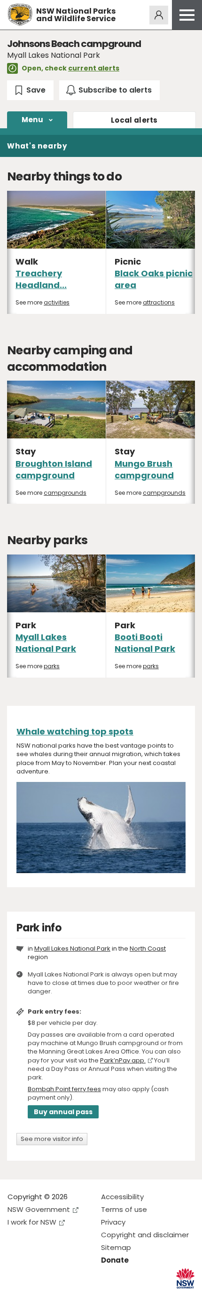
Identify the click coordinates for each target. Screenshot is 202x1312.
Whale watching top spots (74, 731)
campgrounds (65, 493)
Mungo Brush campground (144, 469)
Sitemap (116, 1247)
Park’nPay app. (123, 1060)
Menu (32, 120)
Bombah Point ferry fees (64, 1089)
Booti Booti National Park (145, 643)
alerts (134, 120)
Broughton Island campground (54, 469)
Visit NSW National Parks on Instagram (36, 1297)
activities (57, 302)
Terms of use (124, 1209)
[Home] (20, 15)
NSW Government (39, 1209)
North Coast (148, 948)
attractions (159, 302)
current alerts (93, 68)
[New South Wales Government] (185, 1278)
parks (52, 666)
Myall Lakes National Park (46, 643)
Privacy (113, 1222)
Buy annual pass (63, 1112)
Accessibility (122, 1197)
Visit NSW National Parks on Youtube (56, 1297)
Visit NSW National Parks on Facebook (16, 1297)
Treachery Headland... (41, 279)
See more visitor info (52, 1138)
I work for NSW (32, 1222)
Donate (115, 1260)
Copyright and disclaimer (145, 1235)
